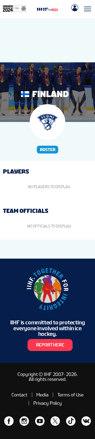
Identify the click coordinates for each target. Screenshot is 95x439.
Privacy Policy (47, 403)
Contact (19, 394)
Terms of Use (70, 394)
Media (42, 394)
